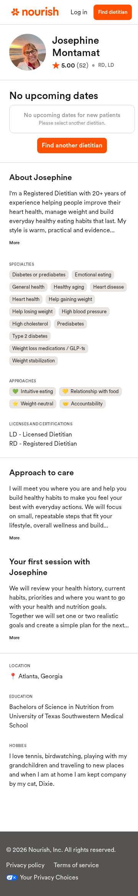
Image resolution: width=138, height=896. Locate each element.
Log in (79, 12)
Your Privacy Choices (49, 877)
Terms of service (76, 865)
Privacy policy (25, 865)
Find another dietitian (72, 145)
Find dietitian (112, 12)
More (14, 242)
